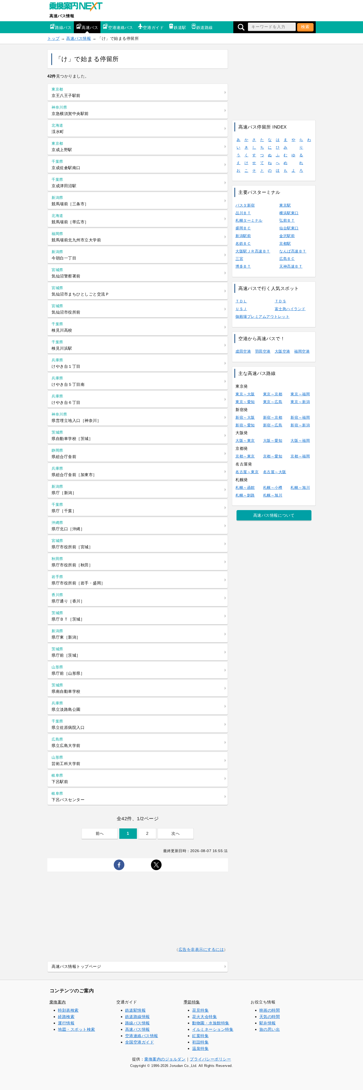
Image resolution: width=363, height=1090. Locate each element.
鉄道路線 (204, 27)
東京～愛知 (245, 402)
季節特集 (192, 1002)
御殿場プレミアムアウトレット (262, 316)
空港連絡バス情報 (141, 1035)
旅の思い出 (269, 1029)
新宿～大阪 (245, 417)
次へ (175, 833)
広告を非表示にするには (201, 949)
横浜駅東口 (289, 213)
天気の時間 (269, 1016)
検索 (305, 26)
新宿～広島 (272, 425)
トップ (53, 38)
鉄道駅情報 (135, 1010)
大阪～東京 (245, 440)
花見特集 (200, 1010)
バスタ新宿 (245, 205)
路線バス (63, 27)
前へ (100, 833)
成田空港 (243, 351)
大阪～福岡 (300, 440)
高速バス (90, 27)
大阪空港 (282, 351)
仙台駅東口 (289, 228)
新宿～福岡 (300, 417)
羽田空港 (263, 351)
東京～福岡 (300, 394)
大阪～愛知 (272, 440)
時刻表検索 (68, 1010)
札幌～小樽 (272, 487)
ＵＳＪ (241, 309)
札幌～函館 (245, 487)
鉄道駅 (180, 27)
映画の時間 (269, 1010)
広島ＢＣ (287, 259)
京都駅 (285, 243)
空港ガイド (153, 27)
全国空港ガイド (139, 1042)
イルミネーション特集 (212, 1029)
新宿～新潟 (300, 425)
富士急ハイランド (290, 309)
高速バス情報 (61, 16)
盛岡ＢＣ (243, 228)
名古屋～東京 (247, 472)
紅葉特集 (200, 1035)
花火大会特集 (204, 1016)
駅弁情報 (267, 1023)
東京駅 (285, 205)
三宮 (239, 259)
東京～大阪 (245, 394)
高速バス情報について (273, 515)
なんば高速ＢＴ (292, 251)
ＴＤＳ (280, 301)
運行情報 (66, 1023)
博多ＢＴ (243, 266)
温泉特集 (200, 1048)
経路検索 (66, 1016)
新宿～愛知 (245, 425)
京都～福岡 (300, 456)
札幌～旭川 (300, 487)
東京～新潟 (300, 402)
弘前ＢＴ (287, 220)
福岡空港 (302, 351)
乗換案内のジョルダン (164, 1059)
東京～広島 (272, 402)
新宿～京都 (272, 417)
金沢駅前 (287, 236)
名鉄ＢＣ (243, 243)
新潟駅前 (243, 236)
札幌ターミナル (249, 220)
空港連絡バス (120, 27)
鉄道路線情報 (137, 1016)
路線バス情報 (137, 1023)
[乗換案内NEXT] (78, 7)
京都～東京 (245, 456)
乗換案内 (57, 1002)
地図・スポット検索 (76, 1029)
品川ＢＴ (243, 213)
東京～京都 (272, 394)
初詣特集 (200, 1042)
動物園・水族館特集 (210, 1023)
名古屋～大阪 (274, 472)
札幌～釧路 (245, 495)
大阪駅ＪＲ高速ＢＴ (252, 251)
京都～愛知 (272, 456)
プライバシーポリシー (210, 1059)
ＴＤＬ (241, 301)
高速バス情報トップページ (76, 966)
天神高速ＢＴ (290, 266)
